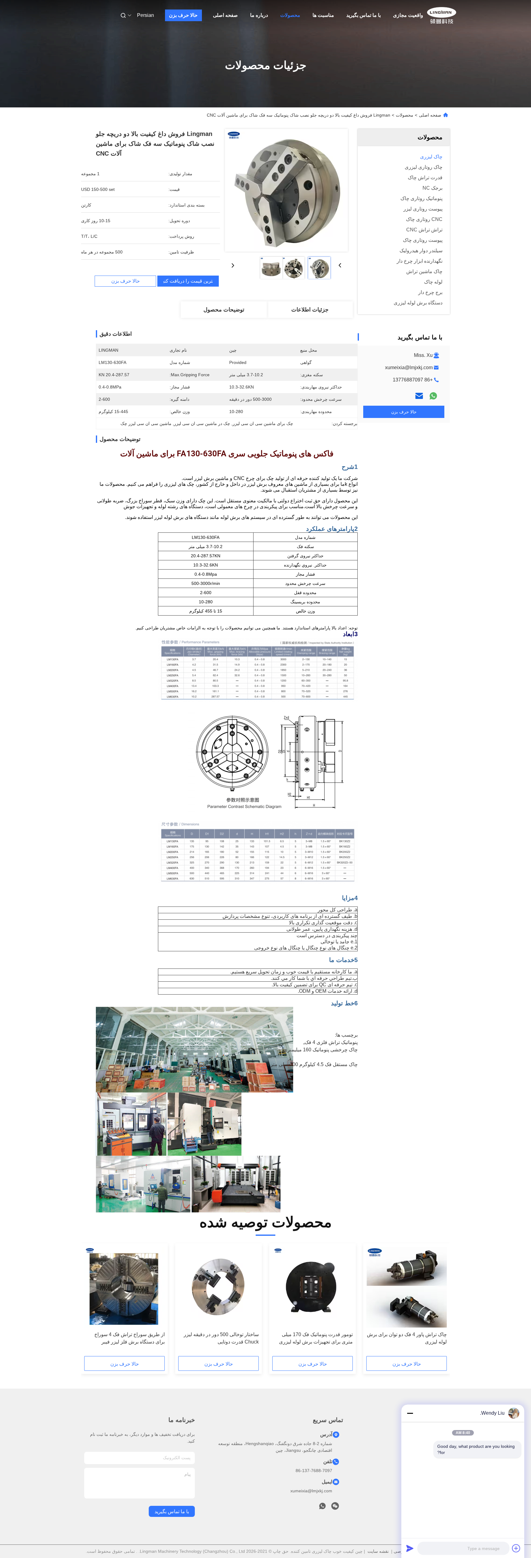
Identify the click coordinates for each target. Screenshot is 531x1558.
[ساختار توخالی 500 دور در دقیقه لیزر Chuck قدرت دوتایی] (218, 1287)
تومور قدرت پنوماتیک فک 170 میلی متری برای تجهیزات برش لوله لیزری (316, 1338)
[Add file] (516, 1548)
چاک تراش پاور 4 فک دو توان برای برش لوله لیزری (407, 1338)
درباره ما (259, 15)
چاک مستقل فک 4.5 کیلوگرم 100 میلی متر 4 (312, 1064)
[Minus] (410, 1413)
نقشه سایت (378, 1551)
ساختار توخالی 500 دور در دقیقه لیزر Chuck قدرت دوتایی (221, 1338)
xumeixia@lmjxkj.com (409, 367)
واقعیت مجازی (408, 15)
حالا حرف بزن (183, 15)
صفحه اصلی (225, 15)
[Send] (410, 1548)
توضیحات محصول (223, 310)
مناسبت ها (323, 15)
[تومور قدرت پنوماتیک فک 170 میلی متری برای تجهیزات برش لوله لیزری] (312, 1287)
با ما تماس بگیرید (363, 15)
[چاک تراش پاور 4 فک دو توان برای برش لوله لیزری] (406, 1287)
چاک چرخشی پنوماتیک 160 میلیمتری (320, 1049)
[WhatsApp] (433, 396)
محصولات (290, 15)
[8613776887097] (322, 1507)
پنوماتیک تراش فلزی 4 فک (331, 1042)
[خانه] (441, 15)
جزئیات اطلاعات (309, 310)
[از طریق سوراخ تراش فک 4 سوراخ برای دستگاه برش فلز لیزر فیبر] (124, 1287)
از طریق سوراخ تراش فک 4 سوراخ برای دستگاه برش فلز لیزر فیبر (129, 1338)
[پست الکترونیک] (419, 396)
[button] (439, 1302)
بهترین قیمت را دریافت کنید (188, 281)
